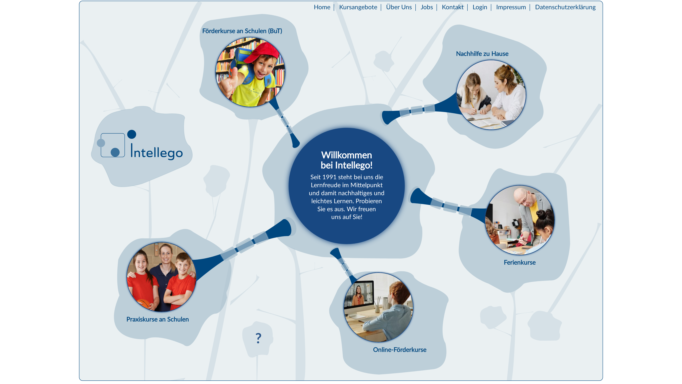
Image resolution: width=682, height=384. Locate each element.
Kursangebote (358, 7)
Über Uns (399, 7)
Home (322, 7)
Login (480, 7)
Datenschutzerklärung (565, 7)
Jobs (427, 7)
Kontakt (453, 7)
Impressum (511, 7)
